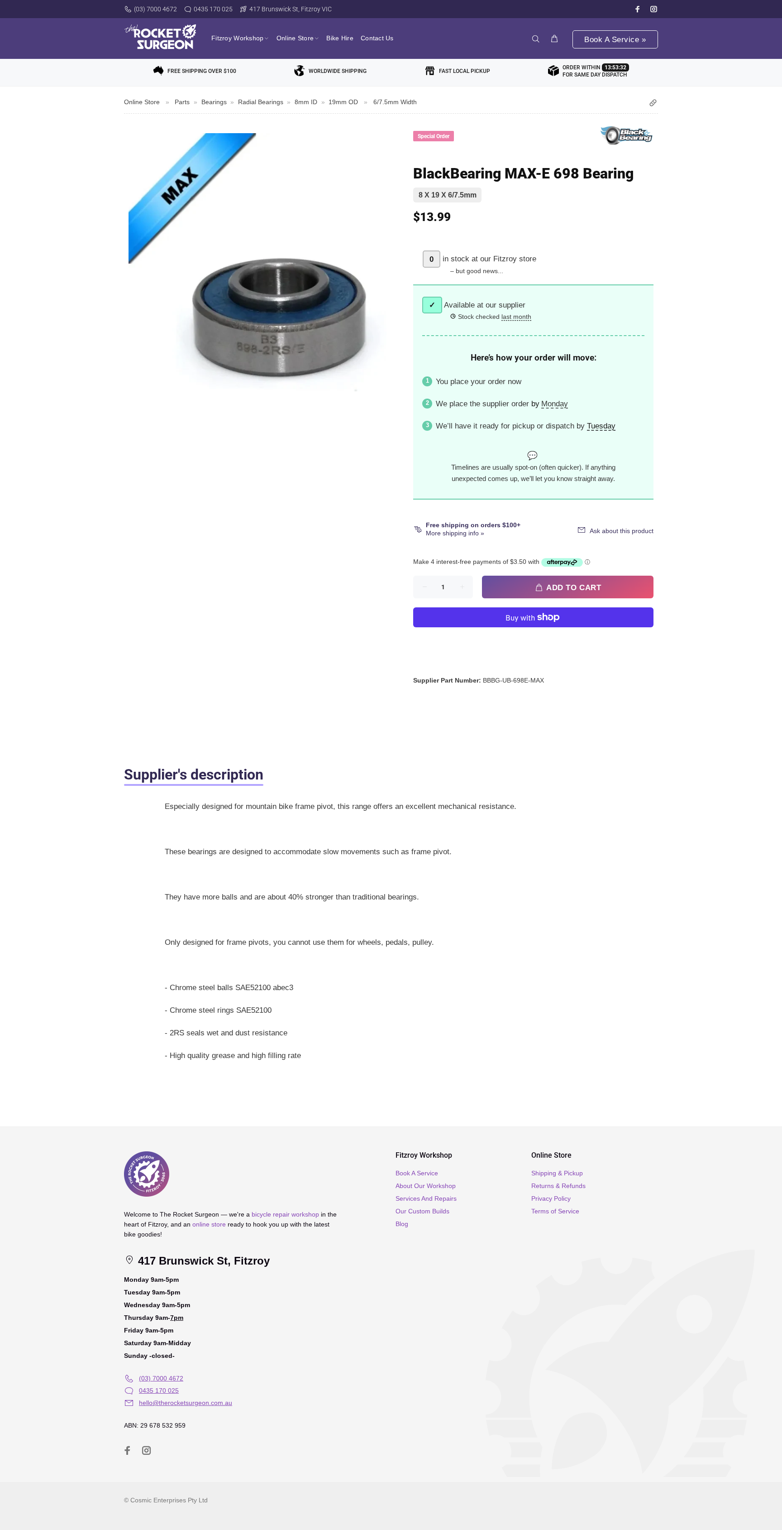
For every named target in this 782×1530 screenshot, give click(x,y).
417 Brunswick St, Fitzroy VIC (290, 9)
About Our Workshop (426, 1185)
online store (209, 1224)
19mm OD (343, 102)
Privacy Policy (551, 1198)
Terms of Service (555, 1211)
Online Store (142, 102)
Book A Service (417, 1173)
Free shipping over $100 (201, 71)
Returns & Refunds (558, 1185)
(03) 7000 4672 (155, 9)
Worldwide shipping (338, 71)
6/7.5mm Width (395, 102)
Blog (402, 1223)
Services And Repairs (426, 1198)
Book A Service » (615, 39)
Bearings (214, 102)
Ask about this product (621, 530)
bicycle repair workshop (285, 1214)
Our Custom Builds (422, 1211)
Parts (182, 102)
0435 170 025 (213, 9)
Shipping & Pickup (557, 1173)
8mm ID (306, 102)
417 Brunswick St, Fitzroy (202, 1261)
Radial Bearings (260, 102)
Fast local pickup (464, 71)
